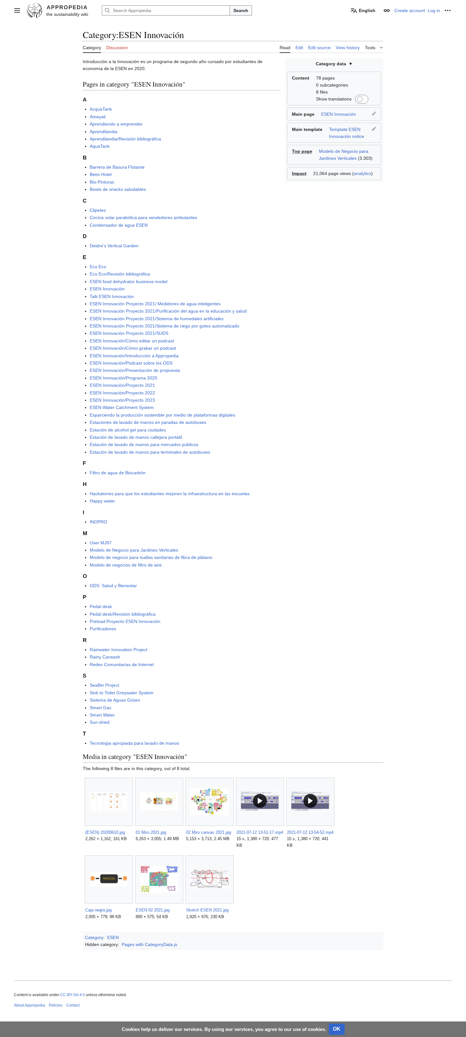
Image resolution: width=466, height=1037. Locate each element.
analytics (362, 173)
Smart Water (102, 714)
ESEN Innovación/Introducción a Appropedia (134, 355)
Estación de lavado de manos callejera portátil (136, 437)
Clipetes (98, 210)
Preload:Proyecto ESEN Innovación (125, 621)
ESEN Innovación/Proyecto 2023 (122, 400)
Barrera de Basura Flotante (117, 167)
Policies (55, 1005)
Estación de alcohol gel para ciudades (128, 429)
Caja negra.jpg (98, 910)
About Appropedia (29, 1005)
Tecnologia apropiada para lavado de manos (134, 743)
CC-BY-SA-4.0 (72, 995)
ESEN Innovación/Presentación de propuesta (135, 370)
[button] (17, 10)
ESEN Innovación (338, 114)
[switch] (360, 99)
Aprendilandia (103, 131)
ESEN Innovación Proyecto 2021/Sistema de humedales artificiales (156, 318)
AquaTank (100, 146)
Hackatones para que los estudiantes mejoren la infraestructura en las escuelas (169, 493)
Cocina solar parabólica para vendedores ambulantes (143, 217)
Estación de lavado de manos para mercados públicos (144, 444)
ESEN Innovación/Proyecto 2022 (122, 392)
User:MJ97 (101, 542)
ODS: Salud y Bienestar (113, 585)
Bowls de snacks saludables (118, 189)
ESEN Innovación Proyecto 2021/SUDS (129, 333)
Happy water (102, 500)
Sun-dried (99, 722)
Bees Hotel (101, 174)
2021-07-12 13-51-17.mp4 (259, 832)
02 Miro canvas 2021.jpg (208, 832)
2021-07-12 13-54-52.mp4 (310, 832)
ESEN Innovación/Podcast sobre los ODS (131, 363)
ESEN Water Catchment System (122, 407)
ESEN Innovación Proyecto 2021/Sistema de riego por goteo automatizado (164, 325)
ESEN (113, 937)
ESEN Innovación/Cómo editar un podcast (132, 340)
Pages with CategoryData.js (149, 944)
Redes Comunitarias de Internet (122, 664)
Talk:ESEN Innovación (112, 296)
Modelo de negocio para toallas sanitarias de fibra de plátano (151, 557)
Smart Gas (100, 707)
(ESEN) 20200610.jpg (105, 832)
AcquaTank (101, 109)
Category (94, 937)
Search (240, 10)
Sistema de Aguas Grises (115, 700)
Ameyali (98, 116)
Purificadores (103, 628)
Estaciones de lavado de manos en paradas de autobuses (148, 422)
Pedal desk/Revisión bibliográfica (123, 614)
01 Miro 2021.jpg (151, 832)
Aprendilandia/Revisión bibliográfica (125, 138)
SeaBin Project (104, 685)
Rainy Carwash (105, 656)
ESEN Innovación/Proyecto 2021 (122, 385)
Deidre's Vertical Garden (114, 245)
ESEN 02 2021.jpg (153, 910)
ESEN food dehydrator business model (128, 281)
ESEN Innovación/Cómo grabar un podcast (133, 348)
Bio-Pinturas (102, 182)
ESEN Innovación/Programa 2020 (123, 377)
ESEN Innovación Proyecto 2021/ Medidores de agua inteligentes (155, 303)
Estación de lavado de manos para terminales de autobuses (150, 452)
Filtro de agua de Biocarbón (118, 472)
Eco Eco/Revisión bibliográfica (120, 273)
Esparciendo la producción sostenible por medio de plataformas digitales (162, 415)
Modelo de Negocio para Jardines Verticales (134, 550)
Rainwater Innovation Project (118, 649)
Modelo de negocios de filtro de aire (126, 564)
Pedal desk (101, 606)
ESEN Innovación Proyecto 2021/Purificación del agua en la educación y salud (168, 311)
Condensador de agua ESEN (119, 225)
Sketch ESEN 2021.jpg (207, 910)
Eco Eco (98, 266)
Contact (73, 1005)
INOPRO (98, 521)
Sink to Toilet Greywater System (121, 692)
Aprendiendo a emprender (116, 123)
